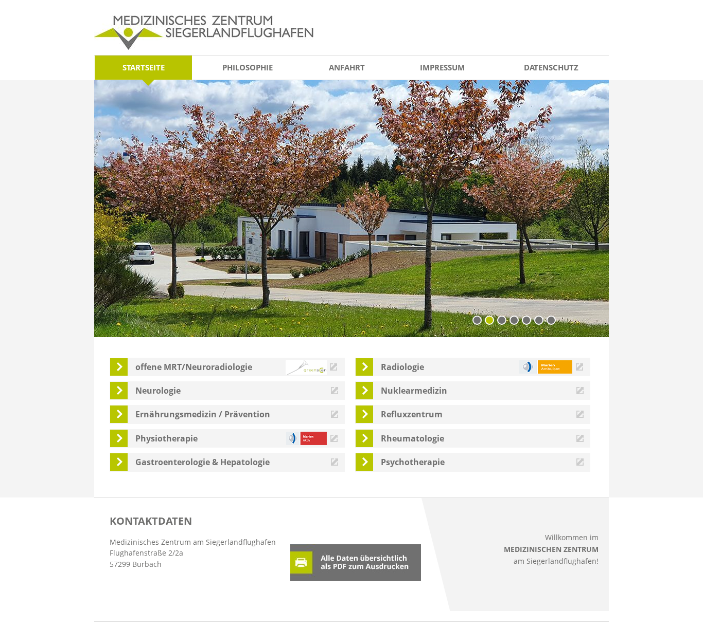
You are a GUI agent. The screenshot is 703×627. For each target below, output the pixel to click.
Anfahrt (347, 67)
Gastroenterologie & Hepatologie (202, 462)
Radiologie (402, 367)
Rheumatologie (412, 438)
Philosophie (247, 67)
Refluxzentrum (412, 414)
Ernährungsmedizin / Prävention (202, 414)
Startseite (143, 67)
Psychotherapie (413, 462)
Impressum (442, 67)
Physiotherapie (166, 438)
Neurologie (158, 390)
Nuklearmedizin (414, 390)
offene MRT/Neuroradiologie (193, 367)
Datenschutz (551, 67)
